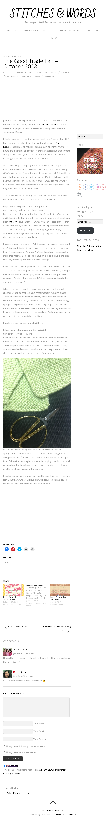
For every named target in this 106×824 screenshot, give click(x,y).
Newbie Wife (31, 30)
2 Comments (49, 76)
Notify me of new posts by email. (22, 752)
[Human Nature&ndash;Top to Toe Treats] (60, 590)
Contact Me (92, 30)
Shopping (53, 72)
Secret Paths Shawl (17, 626)
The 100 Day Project (70, 30)
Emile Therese (21, 649)
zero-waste (26, 76)
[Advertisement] (37, 98)
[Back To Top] (53, 802)
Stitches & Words (51, 810)
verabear (6, 72)
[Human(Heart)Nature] (38, 595)
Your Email (38, 731)
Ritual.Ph (13, 221)
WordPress (45, 814)
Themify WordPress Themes (64, 814)
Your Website (39, 739)
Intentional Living (40, 72)
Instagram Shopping (23, 72)
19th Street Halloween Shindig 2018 (56, 628)
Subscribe (85, 230)
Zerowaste (36, 76)
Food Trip (48, 30)
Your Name (38, 723)
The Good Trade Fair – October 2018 (30, 63)
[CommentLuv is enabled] (12, 766)
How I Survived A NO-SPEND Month (12, 598)
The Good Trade (49, 124)
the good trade (16, 76)
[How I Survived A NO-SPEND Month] (13, 590)
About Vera (13, 30)
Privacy (52, 38)
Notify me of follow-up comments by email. (27, 746)
